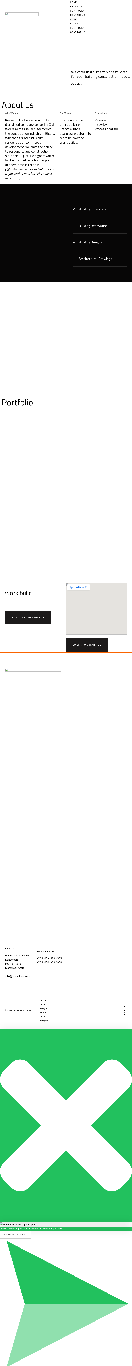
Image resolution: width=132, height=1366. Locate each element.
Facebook (44, 1000)
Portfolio (77, 11)
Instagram (44, 1008)
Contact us (77, 15)
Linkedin (44, 1004)
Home (73, 2)
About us (76, 6)
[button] (100, 209)
